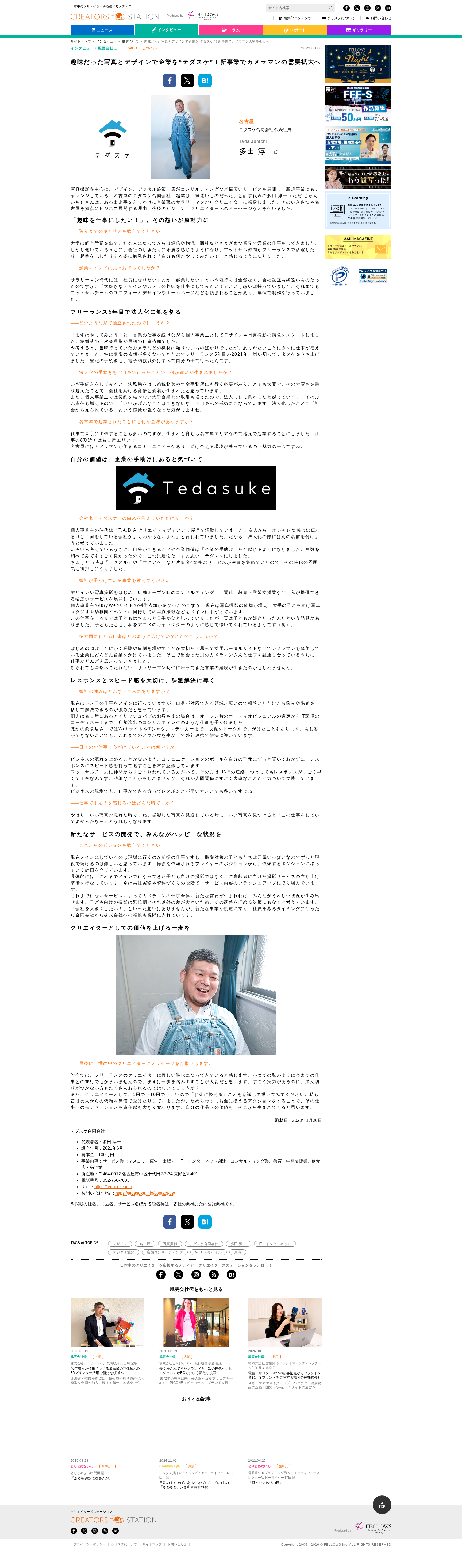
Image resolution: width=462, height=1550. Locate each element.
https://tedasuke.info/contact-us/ (145, 1193)
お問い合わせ (381, 18)
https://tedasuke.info (113, 1186)
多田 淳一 (239, 1244)
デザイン (120, 1244)
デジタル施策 (123, 1252)
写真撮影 (170, 1244)
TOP (382, 1507)
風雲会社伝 (130, 41)
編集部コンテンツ (297, 18)
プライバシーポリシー (90, 1544)
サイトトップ (81, 41)
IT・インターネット (275, 1244)
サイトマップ (152, 1544)
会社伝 (145, 42)
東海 (237, 1252)
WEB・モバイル (208, 1252)
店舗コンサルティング (165, 1252)
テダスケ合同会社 (204, 1244)
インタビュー (106, 41)
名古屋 (145, 1244)
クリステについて (341, 18)
